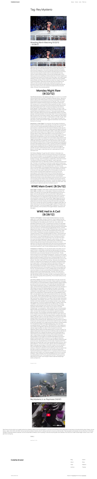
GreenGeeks (84, 475)
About (72, 2)
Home (76, 2)
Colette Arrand (15, 2)
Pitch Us (84, 2)
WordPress (74, 475)
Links (80, 2)
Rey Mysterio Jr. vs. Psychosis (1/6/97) (45, 399)
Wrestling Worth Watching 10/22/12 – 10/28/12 (44, 43)
